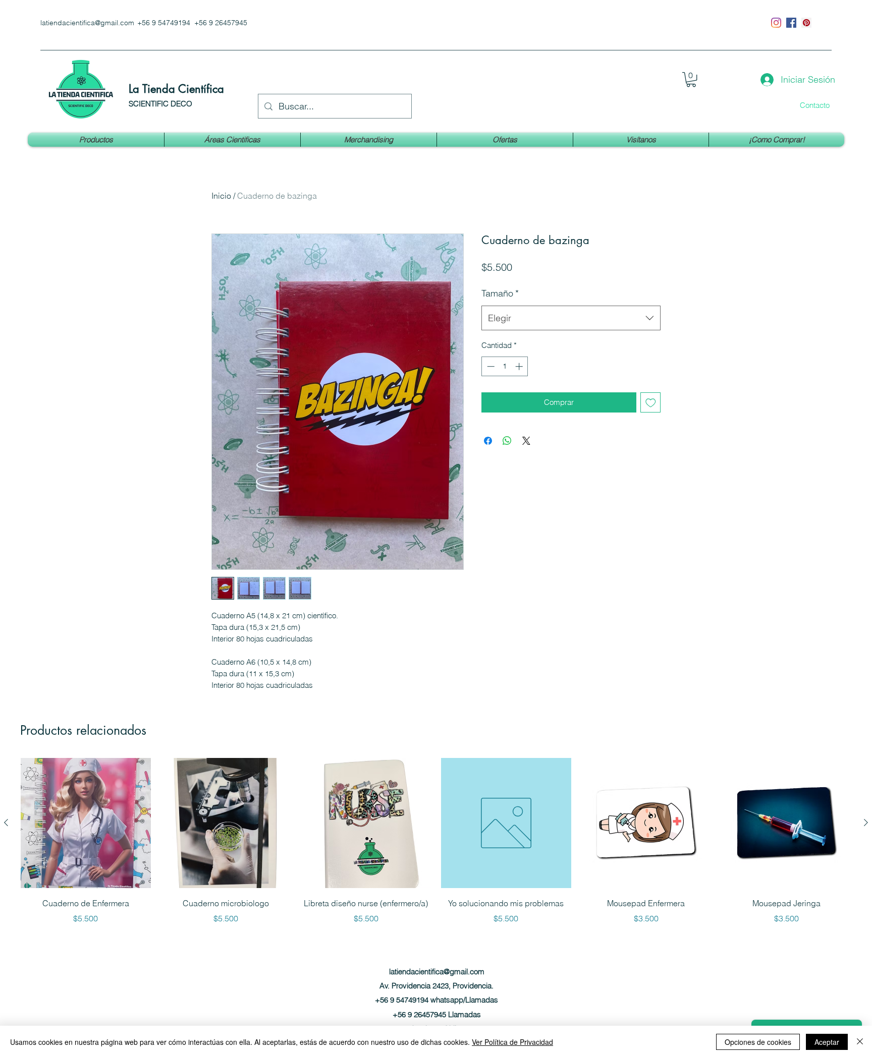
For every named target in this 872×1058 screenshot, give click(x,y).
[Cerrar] (860, 1042)
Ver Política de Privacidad (512, 1042)
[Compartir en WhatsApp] (507, 441)
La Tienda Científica (176, 89)
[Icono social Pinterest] (806, 23)
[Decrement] (490, 366)
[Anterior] (6, 822)
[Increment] (520, 366)
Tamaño (500, 293)
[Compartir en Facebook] (488, 441)
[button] (691, 79)
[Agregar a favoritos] (650, 402)
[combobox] (571, 318)
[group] (436, 841)
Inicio (221, 196)
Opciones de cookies (758, 1042)
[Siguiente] (866, 822)
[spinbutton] (505, 366)
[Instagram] (776, 23)
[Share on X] (526, 441)
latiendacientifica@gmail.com (87, 22)
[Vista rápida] (86, 823)
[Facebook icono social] (791, 23)
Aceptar (826, 1042)
